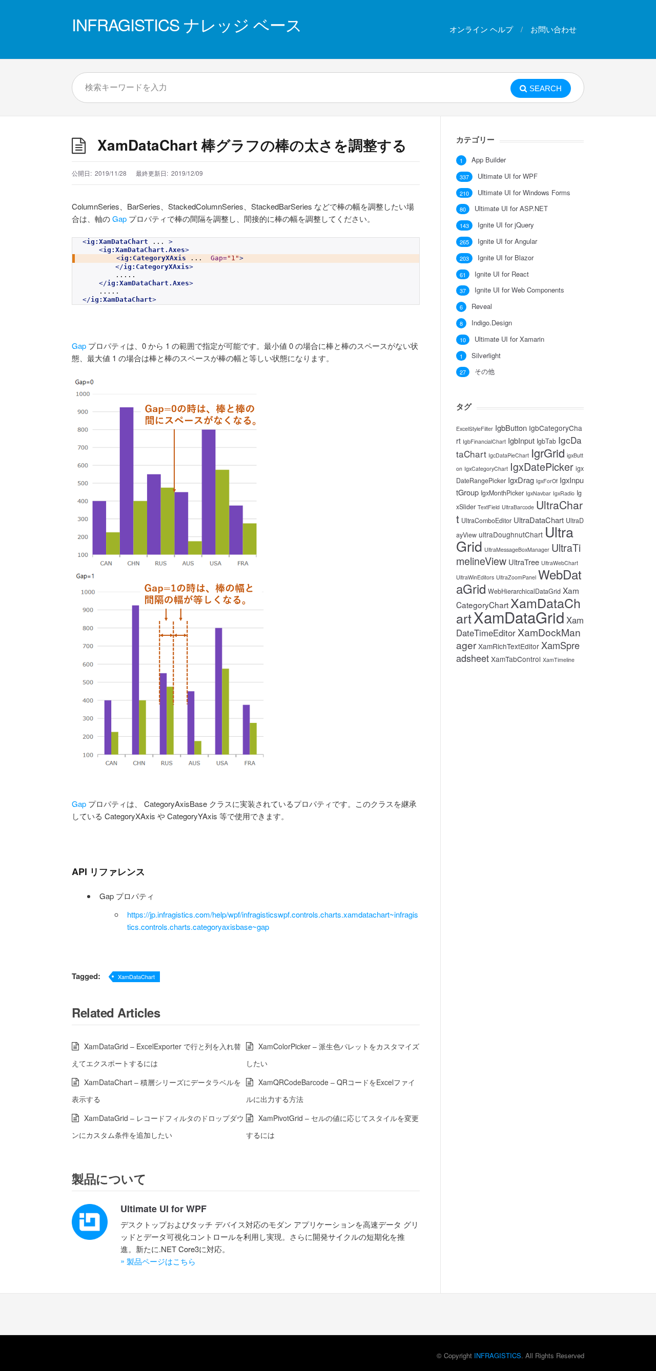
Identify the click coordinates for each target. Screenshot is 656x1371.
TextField (489, 507)
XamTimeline (559, 659)
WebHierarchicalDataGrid (524, 591)
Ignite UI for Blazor (506, 257)
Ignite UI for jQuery (506, 225)
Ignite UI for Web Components (519, 290)
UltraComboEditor (486, 520)
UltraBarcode (518, 507)
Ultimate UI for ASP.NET (511, 208)
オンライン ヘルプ (481, 29)
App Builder (488, 159)
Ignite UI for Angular (507, 241)
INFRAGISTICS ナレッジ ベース (187, 24)
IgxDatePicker (541, 466)
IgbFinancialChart (484, 441)
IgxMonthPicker (502, 492)
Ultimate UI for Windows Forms (524, 192)
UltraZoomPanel (516, 577)
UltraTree (523, 561)
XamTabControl (516, 659)
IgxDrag (521, 479)
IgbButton (511, 427)
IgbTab (546, 441)
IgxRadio (564, 493)
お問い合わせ (553, 29)
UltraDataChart (539, 519)
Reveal (481, 306)
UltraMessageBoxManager (516, 549)
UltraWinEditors (475, 577)
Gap (119, 218)
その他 (485, 371)
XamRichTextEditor (508, 646)
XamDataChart (136, 976)
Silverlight (486, 355)
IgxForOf (547, 481)
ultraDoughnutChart (511, 534)
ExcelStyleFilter (474, 428)
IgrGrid (548, 453)
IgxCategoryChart (486, 468)
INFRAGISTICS (497, 1355)
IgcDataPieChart (508, 455)
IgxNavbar (538, 493)
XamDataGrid (519, 617)
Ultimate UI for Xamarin (509, 339)
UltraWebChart (559, 563)
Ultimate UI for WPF (163, 1208)
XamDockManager (518, 638)
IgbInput (521, 440)
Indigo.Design (491, 322)
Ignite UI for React (502, 274)
